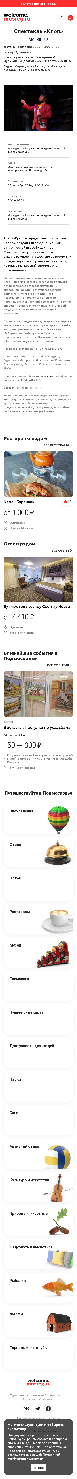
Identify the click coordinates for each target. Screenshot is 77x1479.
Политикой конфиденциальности (33, 1456)
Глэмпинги (19, 979)
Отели (15, 844)
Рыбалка (18, 1280)
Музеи (15, 945)
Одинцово (23, 52)
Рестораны (20, 911)
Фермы (16, 1314)
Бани (14, 1113)
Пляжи (15, 878)
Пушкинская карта (27, 1012)
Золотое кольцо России (39, 3)
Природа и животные (29, 1213)
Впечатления (21, 811)
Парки (15, 1079)
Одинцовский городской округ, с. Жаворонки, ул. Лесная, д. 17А (35, 67)
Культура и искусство (29, 1180)
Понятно (38, 1467)
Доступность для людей (32, 1046)
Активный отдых (25, 1146)
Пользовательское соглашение (38, 1418)
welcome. (39, 1382)
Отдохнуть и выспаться (31, 1247)
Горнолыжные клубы (28, 1347)
